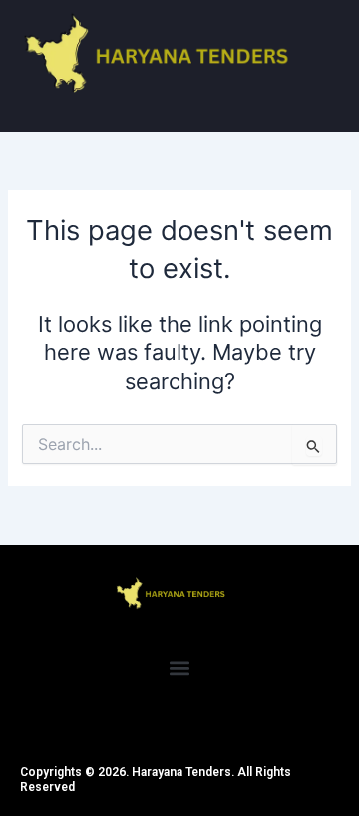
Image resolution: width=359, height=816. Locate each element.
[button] (180, 668)
